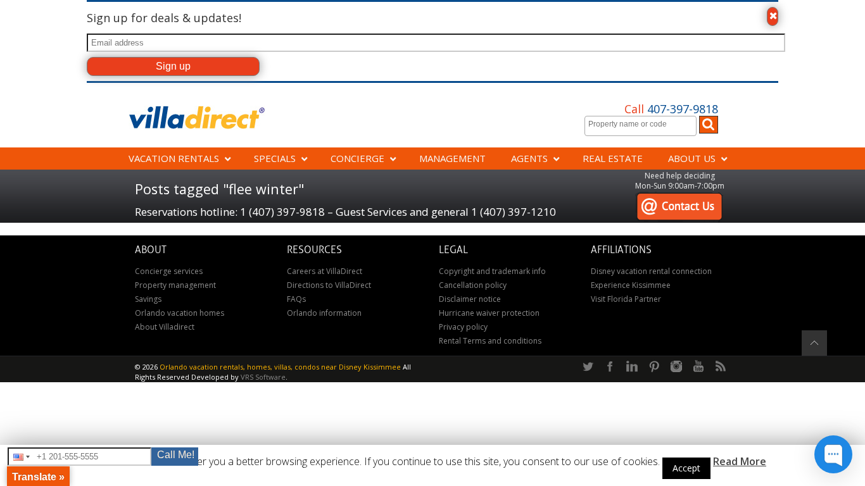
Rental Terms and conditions (490, 340)
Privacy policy (463, 326)
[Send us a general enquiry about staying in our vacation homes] (679, 198)
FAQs (296, 299)
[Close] (772, 16)
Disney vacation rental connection (651, 271)
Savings (148, 299)
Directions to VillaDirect (329, 285)
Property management (175, 285)
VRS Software (263, 377)
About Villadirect (164, 326)
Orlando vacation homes (179, 313)
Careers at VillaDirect (324, 271)
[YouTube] (698, 367)
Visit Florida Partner (626, 299)
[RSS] (720, 367)
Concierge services (169, 271)
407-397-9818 (671, 108)
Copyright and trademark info (492, 271)
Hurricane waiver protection (489, 313)
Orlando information (324, 313)
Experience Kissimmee (631, 285)
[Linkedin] (631, 367)
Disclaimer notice (470, 299)
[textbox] (643, 124)
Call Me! (175, 454)
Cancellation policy (473, 285)
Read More (739, 461)
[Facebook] (609, 367)
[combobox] (640, 126)
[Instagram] (676, 367)
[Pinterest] (654, 367)
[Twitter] (587, 367)
